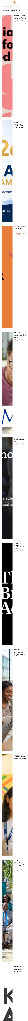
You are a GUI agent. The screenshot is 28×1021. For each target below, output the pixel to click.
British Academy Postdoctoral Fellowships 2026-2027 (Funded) (19, 546)
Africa (16, 21)
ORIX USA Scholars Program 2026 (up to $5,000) (19, 439)
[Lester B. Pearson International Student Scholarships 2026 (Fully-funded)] (7, 805)
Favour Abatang (17, 233)
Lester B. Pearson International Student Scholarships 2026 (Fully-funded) (20, 757)
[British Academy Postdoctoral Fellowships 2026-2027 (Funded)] (7, 594)
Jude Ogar (16, 20)
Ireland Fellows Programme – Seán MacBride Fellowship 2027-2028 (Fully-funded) (19, 864)
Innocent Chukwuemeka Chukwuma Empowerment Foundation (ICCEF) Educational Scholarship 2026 (20, 125)
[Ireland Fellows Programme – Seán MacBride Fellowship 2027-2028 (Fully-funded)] (7, 911)
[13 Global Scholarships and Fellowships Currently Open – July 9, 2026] (7, 277)
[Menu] (2, 2)
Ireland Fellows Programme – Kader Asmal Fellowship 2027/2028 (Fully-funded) (19, 970)
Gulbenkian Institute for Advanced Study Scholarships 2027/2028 (20, 17)
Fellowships (17, 234)
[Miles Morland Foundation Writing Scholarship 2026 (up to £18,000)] (7, 383)
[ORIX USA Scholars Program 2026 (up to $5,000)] (7, 488)
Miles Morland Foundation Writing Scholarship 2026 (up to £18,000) (20, 335)
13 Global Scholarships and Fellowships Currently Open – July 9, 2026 (20, 229)
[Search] (26, 2)
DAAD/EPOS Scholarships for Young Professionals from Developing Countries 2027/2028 (19, 653)
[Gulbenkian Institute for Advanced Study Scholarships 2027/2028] (7, 66)
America (16, 444)
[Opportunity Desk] (14, 2)
